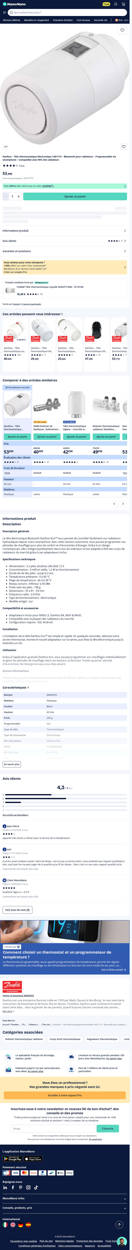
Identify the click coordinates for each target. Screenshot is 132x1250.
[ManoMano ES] (28, 1224)
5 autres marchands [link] (31, 304)
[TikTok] (36, 1187)
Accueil (6, 1024)
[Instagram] (28, 1187)
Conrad (16, 304)
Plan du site (46, 1240)
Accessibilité (104, 1245)
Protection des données (89, 1240)
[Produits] (4, 12)
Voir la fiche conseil (112, 969)
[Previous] (114, 504)
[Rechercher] (11, 12)
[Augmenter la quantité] (18, 196)
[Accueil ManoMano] (51, 4)
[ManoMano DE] (20, 1224)
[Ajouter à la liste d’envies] (123, 146)
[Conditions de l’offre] (125, 186)
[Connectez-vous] (115, 4)
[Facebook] (12, 1187)
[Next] (123, 504)
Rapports (90, 1245)
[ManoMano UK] (12, 1224)
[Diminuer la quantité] (6, 196)
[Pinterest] (20, 1187)
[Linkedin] (5, 1187)
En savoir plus (95, 1139)
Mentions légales (64, 1240)
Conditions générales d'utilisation (37, 1245)
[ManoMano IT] (5, 1224)
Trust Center (112, 1240)
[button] (64, 288)
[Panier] (123, 4)
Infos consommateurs (70, 1245)
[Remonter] (119, 1225)
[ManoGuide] (122, 1242)
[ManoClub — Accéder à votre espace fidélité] (106, 4)
